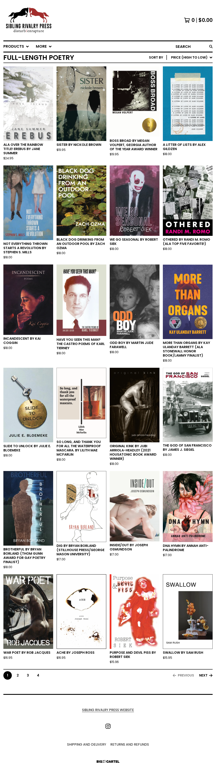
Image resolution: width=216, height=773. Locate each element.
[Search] (211, 46)
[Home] (28, 20)
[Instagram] (108, 726)
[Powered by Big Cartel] (108, 761)
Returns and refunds (129, 744)
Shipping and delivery (86, 744)
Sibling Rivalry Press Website (108, 709)
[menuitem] (16, 46)
